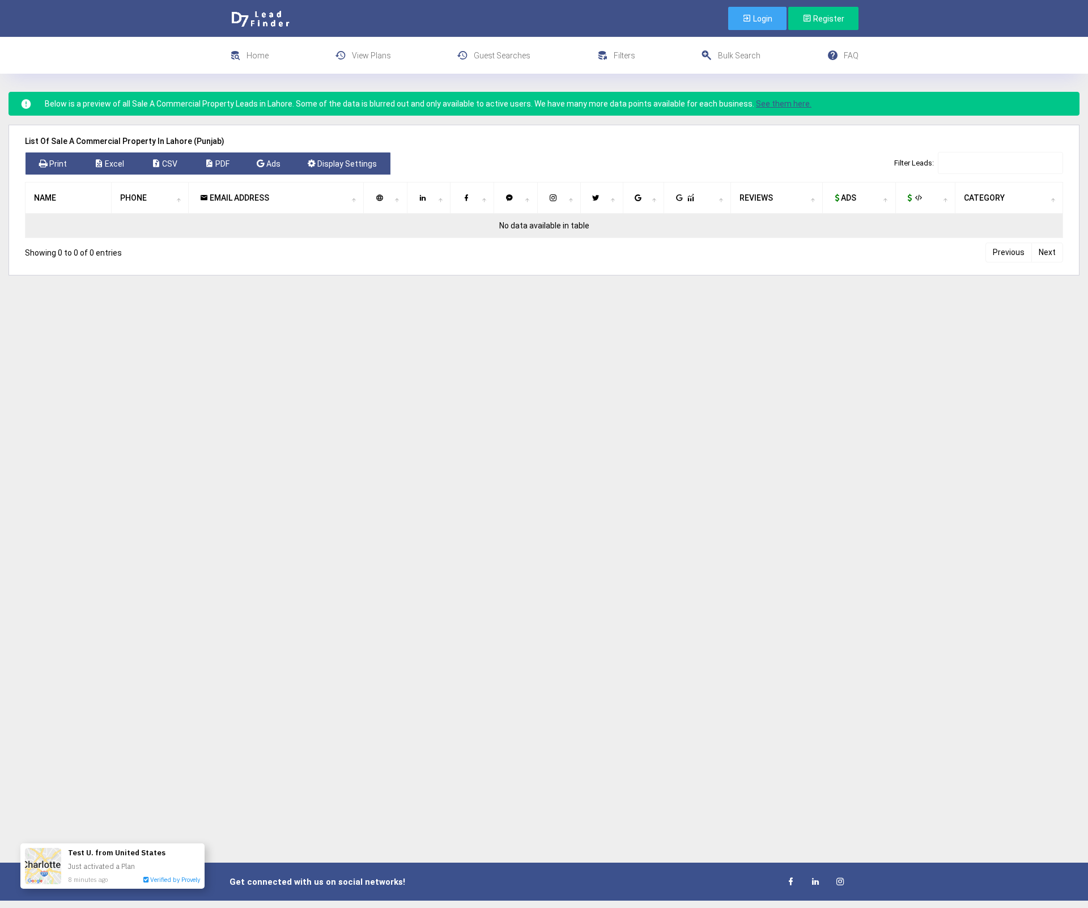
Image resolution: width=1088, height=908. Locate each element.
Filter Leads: (914, 163)
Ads (847, 197)
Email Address (238, 197)
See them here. (783, 103)
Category (984, 197)
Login (761, 18)
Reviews (756, 197)
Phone (133, 197)
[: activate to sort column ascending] (385, 198)
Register (827, 18)
